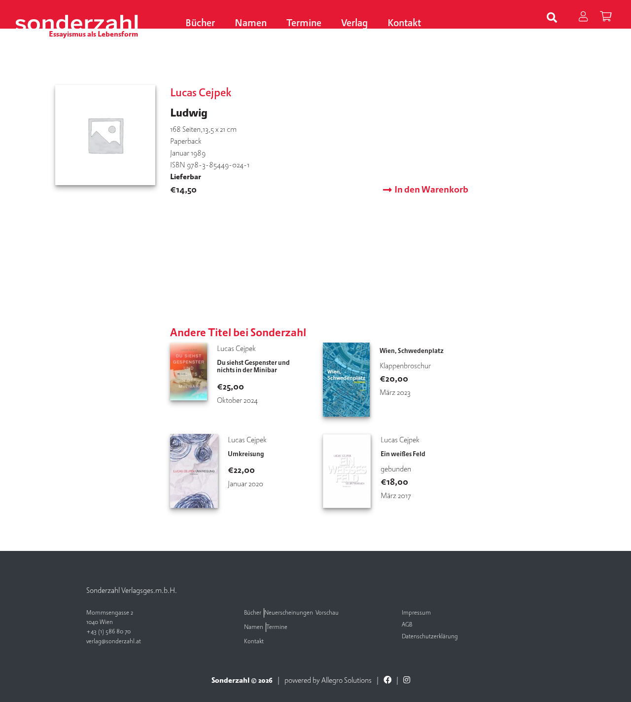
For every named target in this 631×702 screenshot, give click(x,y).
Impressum (416, 613)
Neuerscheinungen (288, 613)
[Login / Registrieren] (583, 18)
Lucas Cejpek (201, 93)
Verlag (354, 23)
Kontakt (404, 23)
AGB (407, 624)
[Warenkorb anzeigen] (605, 18)
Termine (303, 23)
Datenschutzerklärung (430, 636)
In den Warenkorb (431, 190)
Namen (251, 23)
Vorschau (327, 613)
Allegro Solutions (346, 680)
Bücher (200, 23)
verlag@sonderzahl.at (113, 641)
